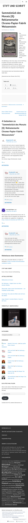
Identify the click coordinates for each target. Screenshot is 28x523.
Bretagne (5, 467)
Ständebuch (14, 501)
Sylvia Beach (19, 500)
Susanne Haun (11, 361)
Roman (12, 499)
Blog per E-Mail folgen (8, 383)
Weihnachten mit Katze (7, 280)
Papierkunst (16, 495)
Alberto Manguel (10, 461)
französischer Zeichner (18, 479)
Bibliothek (6, 464)
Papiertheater (4, 497)
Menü (26, 1)
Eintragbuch (13, 477)
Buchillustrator (21, 471)
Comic (16, 475)
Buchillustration (14, 471)
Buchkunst (6, 472)
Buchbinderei (11, 467)
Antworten (5, 165)
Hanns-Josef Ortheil (13, 483)
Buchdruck (16, 467)
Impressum (4, 435)
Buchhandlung (6, 471)
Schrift (4, 501)
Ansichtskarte (16, 461)
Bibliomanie (11, 463)
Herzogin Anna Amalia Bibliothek (8, 485)
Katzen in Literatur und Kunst (15, 489)
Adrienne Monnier (5, 461)
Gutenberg (10, 481)
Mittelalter (9, 493)
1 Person (10, 199)
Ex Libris (18, 477)
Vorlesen (3, 502)
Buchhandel (24, 469)
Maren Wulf (10, 366)
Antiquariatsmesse (22, 461)
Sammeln (16, 499)
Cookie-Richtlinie (15, 517)
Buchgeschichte (17, 469)
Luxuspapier (18, 491)
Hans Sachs (21, 483)
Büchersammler (10, 475)
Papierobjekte (22, 495)
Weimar (11, 502)
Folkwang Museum (11, 479)
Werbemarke (17, 503)
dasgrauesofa (9, 140)
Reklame (8, 497)
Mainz (22, 491)
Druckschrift (12, 172)
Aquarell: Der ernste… (13, 343)
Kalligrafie (18, 487)
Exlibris (4, 479)
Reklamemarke (16, 497)
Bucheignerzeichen (6, 469)
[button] (10, 322)
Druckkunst (4, 477)
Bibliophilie (17, 463)
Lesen (14, 491)
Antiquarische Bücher (5, 462)
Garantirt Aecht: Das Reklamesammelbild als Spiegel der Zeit (20, 113)
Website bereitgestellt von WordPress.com (12, 510)
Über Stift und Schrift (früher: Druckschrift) (12, 431)
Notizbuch (14, 493)
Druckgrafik (22, 475)
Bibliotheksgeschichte (14, 465)
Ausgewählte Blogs (6, 438)
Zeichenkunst (8, 505)
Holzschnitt (20, 485)
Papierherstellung (10, 495)
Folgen (5, 398)
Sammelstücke (19, 104)
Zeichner (14, 505)
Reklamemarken (12, 104)
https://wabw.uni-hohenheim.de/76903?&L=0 (13, 220)
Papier (19, 493)
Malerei (4, 493)
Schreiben (21, 499)
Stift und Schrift (14, 6)
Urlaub (22, 500)
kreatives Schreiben (7, 491)
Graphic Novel (5, 481)
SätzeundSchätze (12, 376)
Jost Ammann (12, 487)
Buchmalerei (14, 473)
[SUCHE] (22, 1)
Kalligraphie (5, 489)
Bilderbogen (21, 465)
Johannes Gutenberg (5, 487)
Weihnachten (7, 503)
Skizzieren (8, 501)
